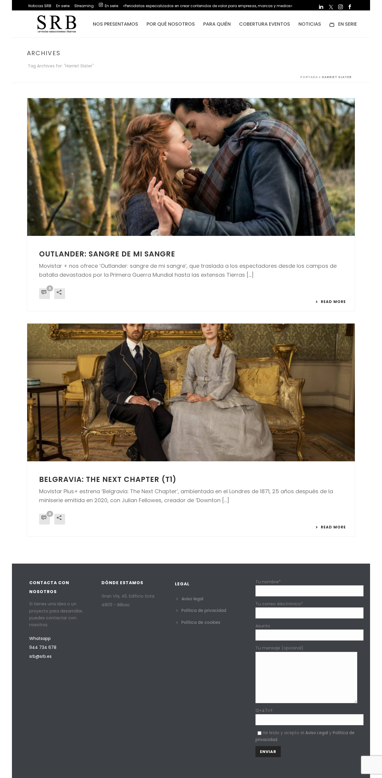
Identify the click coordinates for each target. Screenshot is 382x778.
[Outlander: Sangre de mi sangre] (191, 167)
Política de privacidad (203, 610)
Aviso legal (192, 599)
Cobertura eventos (264, 24)
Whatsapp (40, 638)
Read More (333, 302)
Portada (309, 77)
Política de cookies (200, 622)
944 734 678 (42, 647)
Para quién (217, 24)
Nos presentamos (115, 24)
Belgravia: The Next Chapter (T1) (107, 479)
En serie (347, 24)
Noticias (309, 24)
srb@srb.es (40, 656)
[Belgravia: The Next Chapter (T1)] (191, 392)
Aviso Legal (316, 733)
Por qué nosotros (171, 24)
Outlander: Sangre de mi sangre (107, 254)
